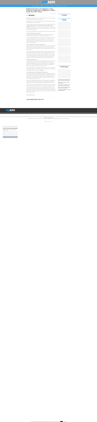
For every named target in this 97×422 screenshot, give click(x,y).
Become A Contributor (59, 113)
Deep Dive (37, 5)
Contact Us (53, 113)
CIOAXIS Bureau (28, 13)
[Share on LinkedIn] (32, 15)
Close (61, 421)
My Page (62, 5)
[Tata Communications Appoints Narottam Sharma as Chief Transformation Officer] (64, 73)
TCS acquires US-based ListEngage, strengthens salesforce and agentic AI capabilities (64, 87)
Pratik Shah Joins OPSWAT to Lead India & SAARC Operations (63, 82)
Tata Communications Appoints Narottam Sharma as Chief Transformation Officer (64, 80)
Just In (33, 5)
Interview (52, 5)
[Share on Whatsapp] (33, 15)
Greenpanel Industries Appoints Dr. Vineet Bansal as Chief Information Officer (64, 90)
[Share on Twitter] (30, 15)
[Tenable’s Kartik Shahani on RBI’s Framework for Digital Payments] (64, 26)
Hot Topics (47, 5)
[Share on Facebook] (29, 15)
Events (65, 5)
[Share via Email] (34, 15)
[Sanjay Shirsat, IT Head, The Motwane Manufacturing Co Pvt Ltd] (64, 34)
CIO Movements (57, 5)
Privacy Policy (48, 113)
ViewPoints (42, 5)
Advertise (40, 113)
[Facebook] (87, 110)
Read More (64, 421)
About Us (36, 113)
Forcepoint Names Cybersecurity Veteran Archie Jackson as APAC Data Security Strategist (64, 85)
